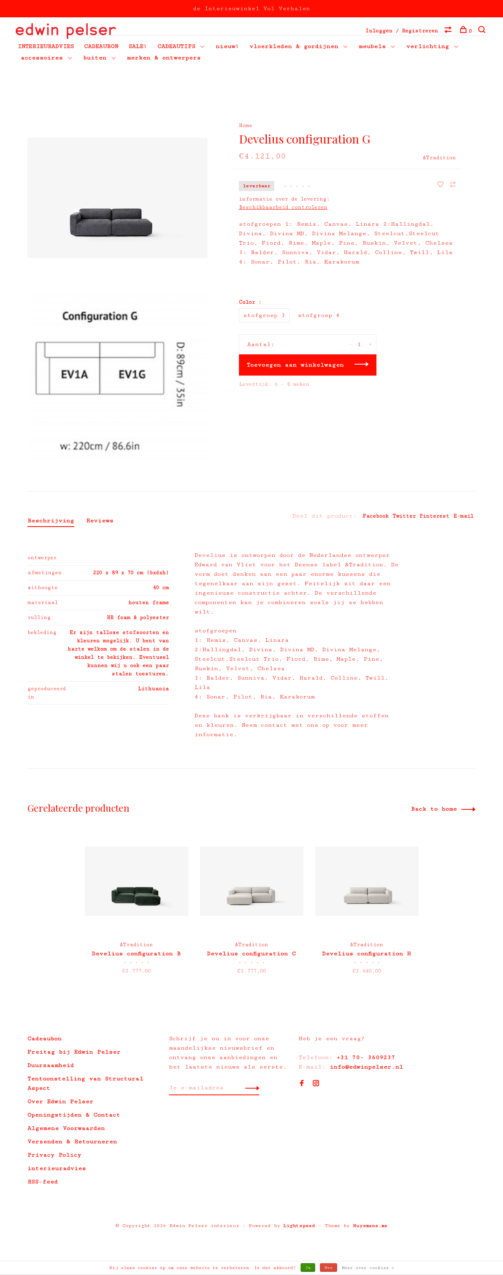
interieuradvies (57, 1168)
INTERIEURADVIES (46, 46)
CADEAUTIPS (176, 46)
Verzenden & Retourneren (72, 1141)
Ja (308, 1267)
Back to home (434, 808)
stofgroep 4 (319, 315)
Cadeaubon (45, 1038)
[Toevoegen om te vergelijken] (453, 185)
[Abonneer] (250, 1087)
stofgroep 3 (264, 315)
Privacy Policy (54, 1155)
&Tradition (439, 158)
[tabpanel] (136, 908)
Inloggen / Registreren (401, 31)
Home (245, 125)
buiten (94, 57)
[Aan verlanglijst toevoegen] (442, 185)
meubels (372, 46)
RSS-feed (43, 1181)
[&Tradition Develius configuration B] (136, 881)
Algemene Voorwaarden (66, 1128)
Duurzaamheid (51, 1065)
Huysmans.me (370, 1226)
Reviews (100, 520)
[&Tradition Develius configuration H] (367, 881)
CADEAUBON (101, 46)
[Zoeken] (482, 31)
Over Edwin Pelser (61, 1101)
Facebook (376, 516)
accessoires (42, 57)
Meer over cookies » (368, 1267)
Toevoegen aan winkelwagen (295, 364)
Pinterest (435, 516)
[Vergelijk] (448, 31)
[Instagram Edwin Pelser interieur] (316, 1084)
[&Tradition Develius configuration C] (251, 881)
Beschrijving (51, 520)
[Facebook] (302, 1084)
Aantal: (261, 344)
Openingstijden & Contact (74, 1114)
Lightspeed (299, 1226)
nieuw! (227, 46)
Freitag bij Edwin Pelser (74, 1051)
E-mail (463, 516)
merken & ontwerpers (164, 57)
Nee (328, 1267)
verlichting (427, 46)
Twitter (404, 516)
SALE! (138, 46)
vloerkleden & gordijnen (294, 46)
